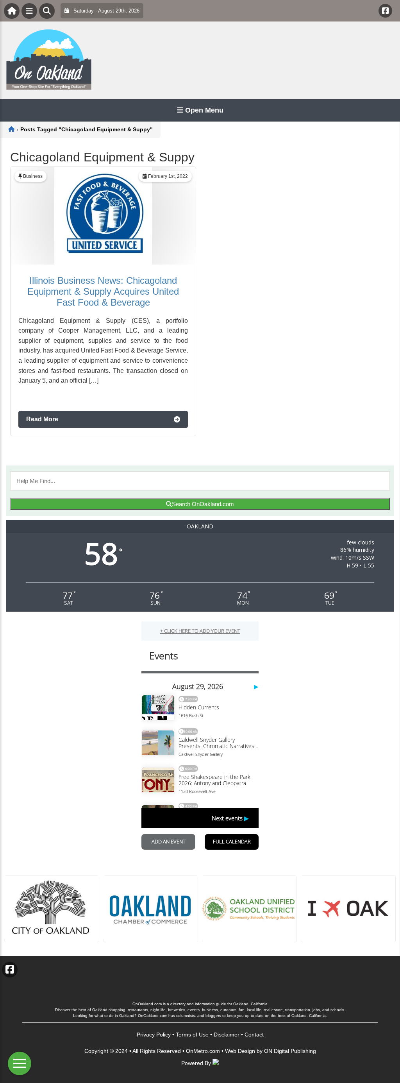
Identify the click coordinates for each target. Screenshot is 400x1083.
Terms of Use (192, 1034)
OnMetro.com (203, 1051)
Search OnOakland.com (203, 504)
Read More (42, 419)
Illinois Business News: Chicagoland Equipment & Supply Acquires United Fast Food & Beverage (103, 291)
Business (33, 176)
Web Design (240, 1051)
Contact (254, 1034)
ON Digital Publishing (290, 1051)
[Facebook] (385, 11)
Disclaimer (226, 1034)
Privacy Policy (154, 1034)
